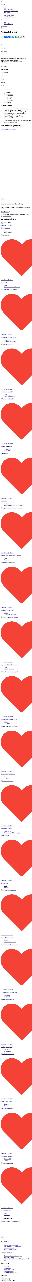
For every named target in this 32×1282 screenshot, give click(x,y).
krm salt (8, 102)
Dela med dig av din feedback (8, 129)
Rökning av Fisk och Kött (10, 1249)
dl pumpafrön (10, 97)
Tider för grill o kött (9, 1248)
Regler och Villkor (9, 1269)
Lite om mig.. (7, 1268)
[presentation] (1, 199)
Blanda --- (8, 92)
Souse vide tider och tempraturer (12, 1246)
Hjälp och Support (8, 9)
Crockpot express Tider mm (11, 1245)
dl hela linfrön (10, 99)
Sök (5, 8)
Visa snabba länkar (9, 15)
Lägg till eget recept (9, 16)
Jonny (2, 48)
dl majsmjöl (9, 100)
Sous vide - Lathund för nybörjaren (13, 1256)
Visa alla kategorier (9, 14)
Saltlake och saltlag (9, 1257)
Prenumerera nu (5, 211)
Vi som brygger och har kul (11, 11)
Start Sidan (7, 12)
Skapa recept (4, 26)
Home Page (7, 1266)
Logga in (3, 4)
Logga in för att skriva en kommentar (10, 1221)
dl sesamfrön (9, 94)
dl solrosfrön (9, 95)
